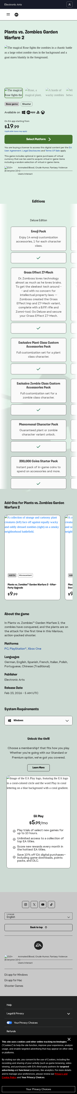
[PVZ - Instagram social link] (25, 904)
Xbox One (34, 649)
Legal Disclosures (31, 150)
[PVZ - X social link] (34, 904)
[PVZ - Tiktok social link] (51, 904)
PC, (7, 649)
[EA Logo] (16, 14)
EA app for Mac (13, 980)
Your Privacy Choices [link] (26, 1022)
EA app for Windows (16, 974)
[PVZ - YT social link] (42, 904)
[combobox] (38, 916)
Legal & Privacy (15, 1013)
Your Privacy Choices (38, 1089)
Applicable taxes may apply (15, 131)
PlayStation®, (19, 649)
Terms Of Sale (52, 150)
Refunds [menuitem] (11, 1031)
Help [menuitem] (9, 1005)
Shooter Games (13, 986)
